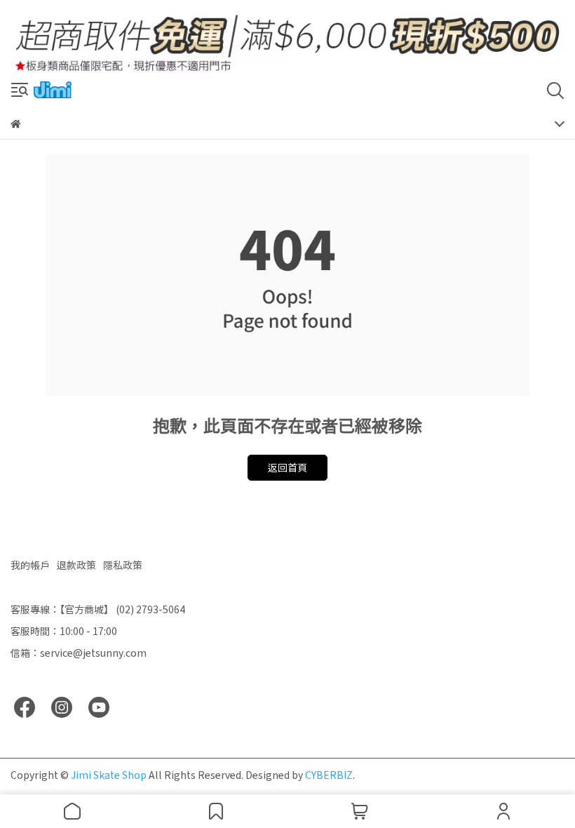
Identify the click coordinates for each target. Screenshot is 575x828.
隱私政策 (122, 565)
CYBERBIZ (329, 775)
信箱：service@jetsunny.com (79, 653)
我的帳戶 (30, 565)
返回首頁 (287, 467)
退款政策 (76, 565)
